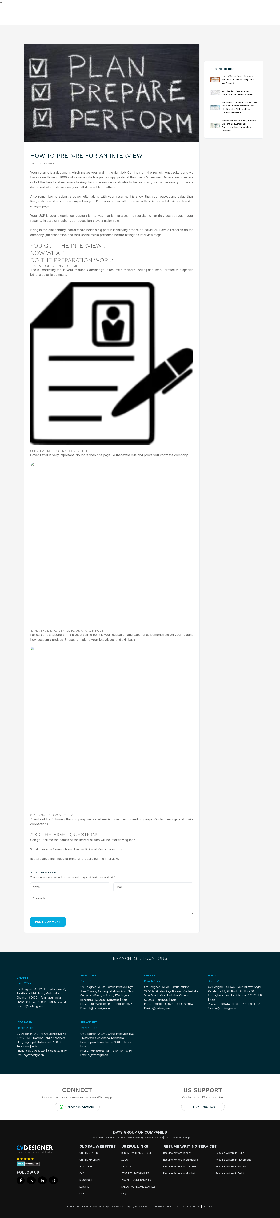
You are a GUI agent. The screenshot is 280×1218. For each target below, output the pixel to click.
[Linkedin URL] (42, 1180)
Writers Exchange (181, 1137)
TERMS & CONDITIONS (166, 1206)
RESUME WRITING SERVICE (136, 1152)
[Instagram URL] (53, 1180)
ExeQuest (120, 1137)
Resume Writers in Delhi (230, 1173)
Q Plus (167, 1137)
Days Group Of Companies (88, 1206)
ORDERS (126, 1166)
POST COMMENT (48, 921)
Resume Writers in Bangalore (180, 1159)
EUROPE (84, 1186)
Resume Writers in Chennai (179, 1166)
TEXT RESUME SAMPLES (135, 1173)
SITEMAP (208, 1206)
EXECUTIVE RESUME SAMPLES (138, 1186)
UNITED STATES (88, 1152)
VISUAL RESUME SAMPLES (136, 1179)
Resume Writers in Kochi (177, 1152)
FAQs (124, 1193)
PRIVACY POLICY (191, 1206)
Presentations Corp (154, 1137)
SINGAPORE (86, 1179)
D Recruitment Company (102, 1137)
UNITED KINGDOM (89, 1159)
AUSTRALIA (85, 1166)
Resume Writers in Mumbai (179, 1173)
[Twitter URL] (31, 1180)
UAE (81, 1193)
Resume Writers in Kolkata (231, 1166)
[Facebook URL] (21, 1180)
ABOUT (125, 1159)
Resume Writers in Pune (230, 1152)
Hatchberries (141, 1206)
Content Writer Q (135, 1137)
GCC (82, 1173)
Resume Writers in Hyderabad (233, 1159)
